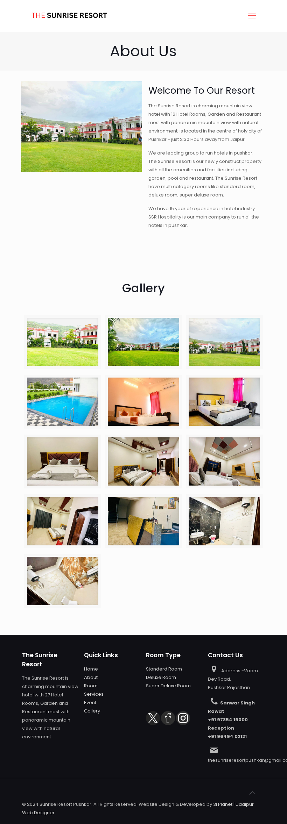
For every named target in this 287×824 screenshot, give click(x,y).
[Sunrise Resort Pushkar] (69, 15)
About (91, 677)
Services (94, 694)
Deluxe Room (161, 677)
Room (91, 685)
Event (90, 702)
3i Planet (222, 804)
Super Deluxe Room (168, 685)
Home (91, 669)
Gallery (92, 711)
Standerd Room (164, 669)
